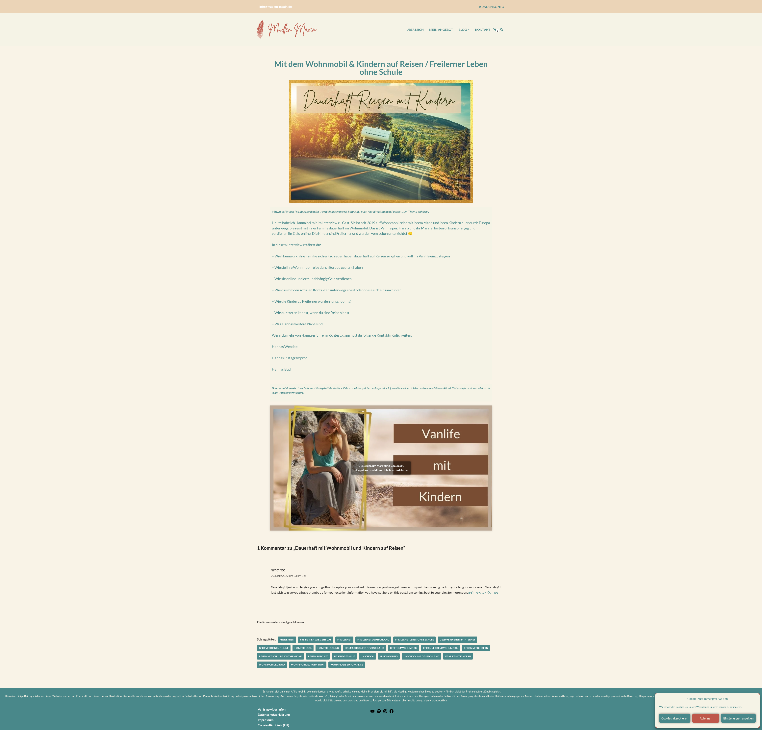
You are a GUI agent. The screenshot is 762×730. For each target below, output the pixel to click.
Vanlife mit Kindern (458, 656)
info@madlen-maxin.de (275, 6)
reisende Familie (344, 656)
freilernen (287, 639)
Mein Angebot (441, 29)
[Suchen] (501, 29)
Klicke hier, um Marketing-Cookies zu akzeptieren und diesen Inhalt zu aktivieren (381, 468)
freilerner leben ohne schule (414, 639)
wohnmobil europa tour (307, 664)
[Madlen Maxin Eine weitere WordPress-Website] (287, 29)
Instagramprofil (296, 358)
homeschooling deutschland (364, 647)
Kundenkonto (491, 7)
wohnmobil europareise (346, 664)
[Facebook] (391, 712)
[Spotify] (378, 712)
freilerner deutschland (373, 639)
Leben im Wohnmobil (403, 647)
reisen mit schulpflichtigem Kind (280, 656)
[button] (469, 29)
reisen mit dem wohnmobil (440, 647)
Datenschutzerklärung (291, 392)
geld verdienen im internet (457, 639)
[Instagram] (385, 712)
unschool (367, 656)
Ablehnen (706, 718)
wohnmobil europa (272, 664)
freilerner (344, 639)
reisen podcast (318, 656)
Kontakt (482, 29)
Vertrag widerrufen (272, 709)
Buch (288, 369)
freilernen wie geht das (315, 639)
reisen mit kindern (476, 647)
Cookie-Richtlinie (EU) (273, 725)
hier (370, 211)
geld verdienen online (274, 647)
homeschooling (328, 647)
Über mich (415, 29)
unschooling (389, 656)
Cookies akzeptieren (674, 718)
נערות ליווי (278, 570)
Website (290, 346)
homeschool (303, 647)
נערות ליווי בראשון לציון (483, 592)
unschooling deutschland (421, 656)
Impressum (265, 720)
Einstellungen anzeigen (738, 718)
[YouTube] (372, 712)
